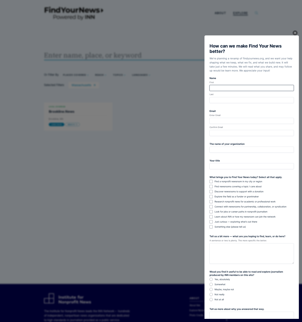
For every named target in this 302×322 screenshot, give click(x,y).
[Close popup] (295, 32)
